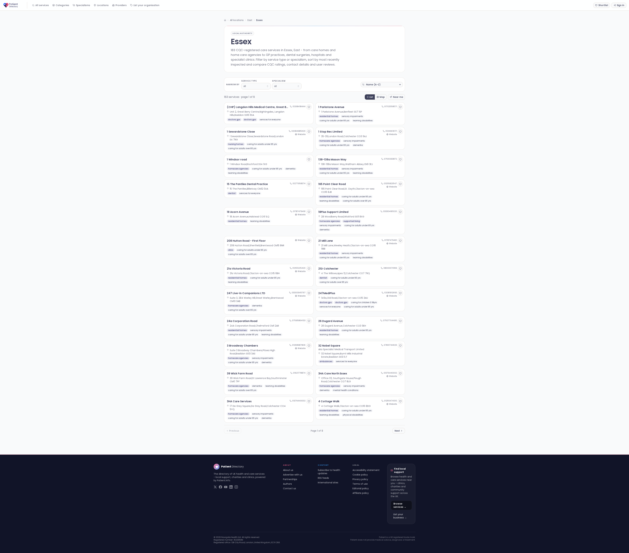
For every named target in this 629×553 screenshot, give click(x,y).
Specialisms (83, 5)
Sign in (620, 5)
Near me (398, 97)
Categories (62, 5)
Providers (121, 5)
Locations (103, 5)
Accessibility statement (366, 470)
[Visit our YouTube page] (225, 487)
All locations (237, 20)
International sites (328, 482)
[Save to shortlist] (309, 107)
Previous (234, 430)
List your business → (400, 516)
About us (288, 470)
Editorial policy (361, 488)
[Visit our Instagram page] (236, 487)
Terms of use (360, 483)
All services (42, 5)
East (250, 20)
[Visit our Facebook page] (220, 487)
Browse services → (399, 505)
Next (397, 430)
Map (382, 97)
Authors (287, 483)
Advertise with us (292, 474)
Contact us (289, 488)
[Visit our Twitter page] (215, 487)
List (371, 97)
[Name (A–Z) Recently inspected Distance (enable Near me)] (382, 84)
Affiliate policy (361, 493)
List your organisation (146, 5)
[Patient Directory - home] (15, 5)
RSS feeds (323, 478)
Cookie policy (360, 474)
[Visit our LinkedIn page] (231, 487)
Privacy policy (360, 479)
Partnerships (290, 479)
